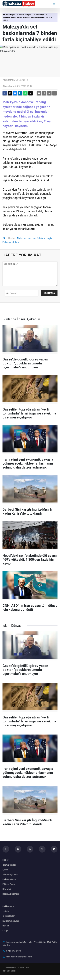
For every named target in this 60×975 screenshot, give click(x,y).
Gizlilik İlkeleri (8, 916)
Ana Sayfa (10, 15)
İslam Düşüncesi (10, 874)
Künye (5, 930)
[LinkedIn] (20, 93)
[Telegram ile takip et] (54, 849)
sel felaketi (39, 238)
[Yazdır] (39, 93)
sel (29, 238)
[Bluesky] (15, 93)
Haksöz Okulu (9, 879)
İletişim (5, 911)
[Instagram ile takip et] (42, 849)
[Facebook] (4, 93)
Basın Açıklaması (10, 894)
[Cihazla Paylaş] (30, 93)
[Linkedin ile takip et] (30, 849)
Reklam (6, 925)
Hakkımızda (8, 906)
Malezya (40, 15)
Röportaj (6, 889)
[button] (44, 93)
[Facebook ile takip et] (5, 849)
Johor (15, 242)
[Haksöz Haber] (18, 3)
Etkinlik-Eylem (8, 884)
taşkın (50, 238)
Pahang (6, 242)
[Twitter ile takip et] (18, 849)
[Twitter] (10, 93)
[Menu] (54, 4)
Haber (5, 860)
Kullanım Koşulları (11, 921)
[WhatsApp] (25, 93)
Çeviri (5, 869)
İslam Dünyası (25, 15)
